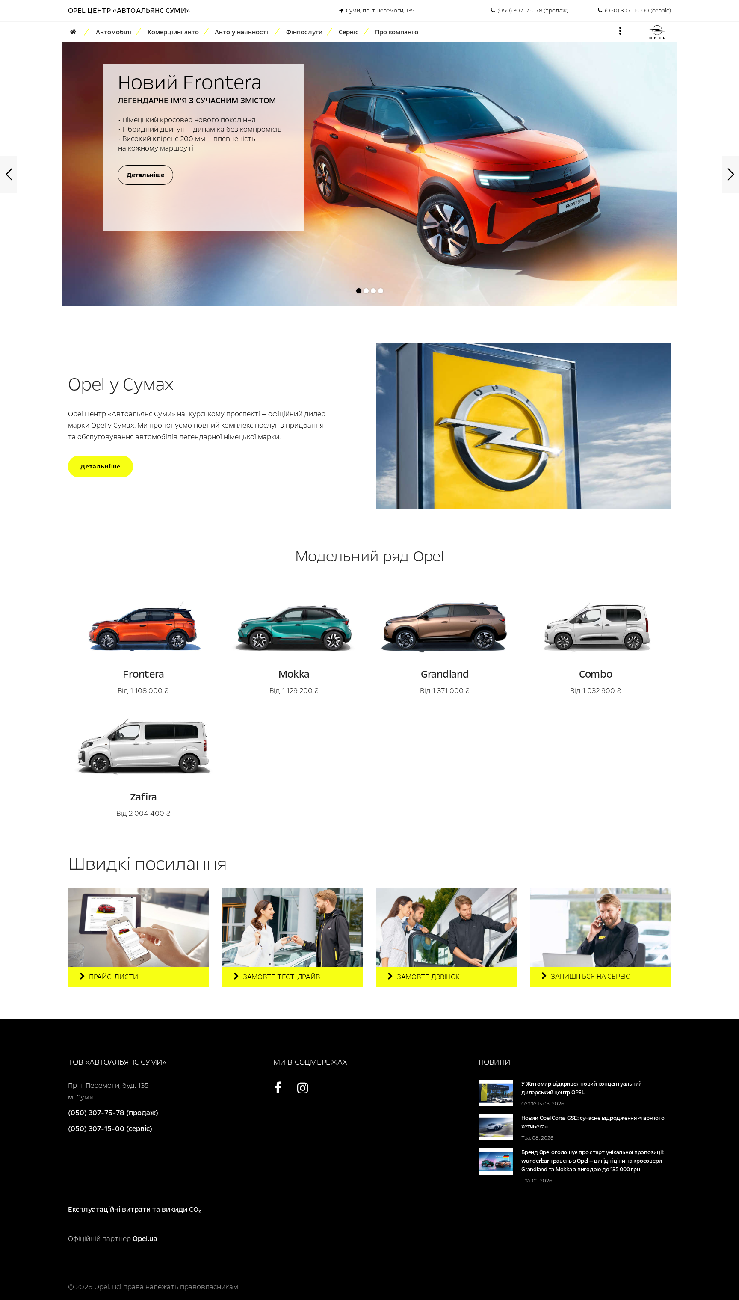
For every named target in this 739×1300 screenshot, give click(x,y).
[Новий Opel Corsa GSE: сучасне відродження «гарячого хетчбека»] (496, 1126)
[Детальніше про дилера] (523, 425)
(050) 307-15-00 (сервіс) (636, 11)
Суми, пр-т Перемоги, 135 (378, 11)
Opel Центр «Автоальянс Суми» (129, 10)
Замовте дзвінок (428, 977)
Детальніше (100, 466)
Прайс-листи (113, 977)
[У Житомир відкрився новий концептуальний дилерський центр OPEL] (496, 1092)
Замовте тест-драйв (281, 977)
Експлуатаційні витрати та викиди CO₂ (134, 1209)
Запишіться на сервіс (590, 976)
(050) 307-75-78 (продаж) (531, 11)
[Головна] (76, 32)
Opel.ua (145, 1239)
